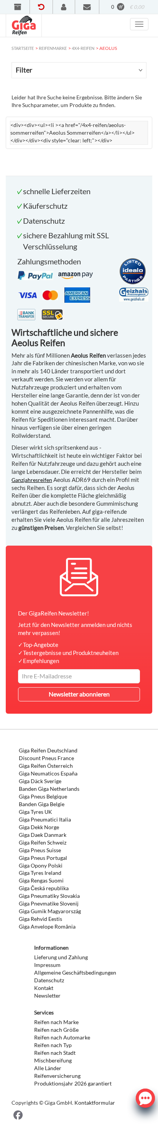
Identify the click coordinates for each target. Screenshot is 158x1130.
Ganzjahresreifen (32, 480)
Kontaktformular (94, 1102)
